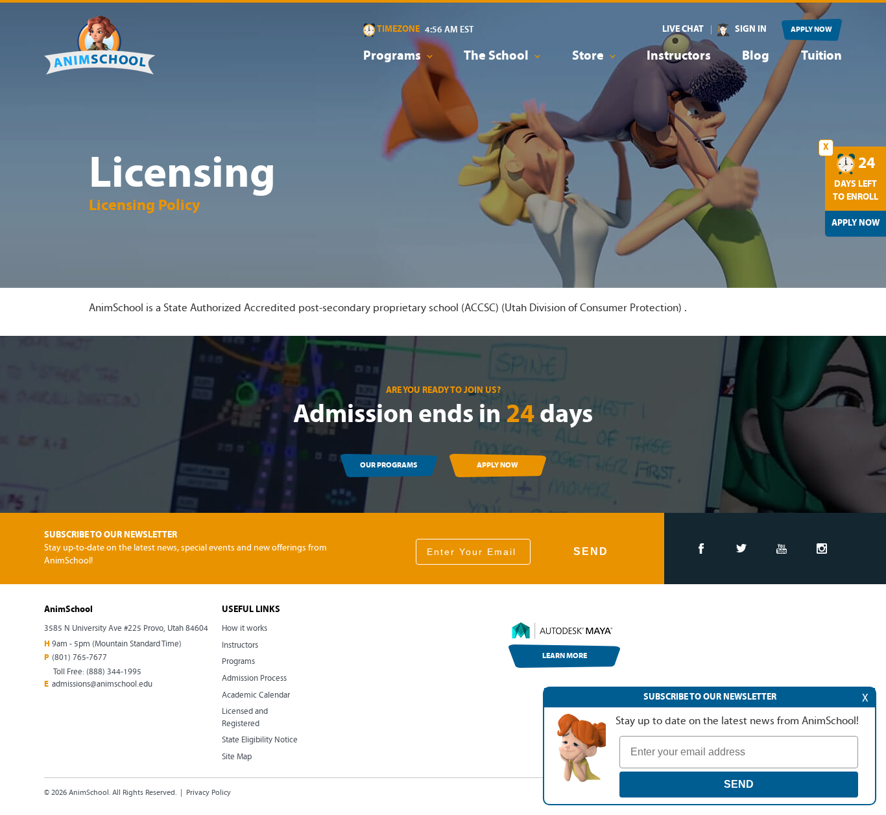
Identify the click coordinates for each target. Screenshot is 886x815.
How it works (244, 628)
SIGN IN (751, 29)
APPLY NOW (811, 30)
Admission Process (254, 678)
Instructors (679, 56)
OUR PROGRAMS (388, 465)
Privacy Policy (208, 793)
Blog (755, 56)
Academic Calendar (256, 695)
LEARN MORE (564, 656)
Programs (238, 661)
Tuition (821, 56)
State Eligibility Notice (260, 740)
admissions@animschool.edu (102, 684)
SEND (590, 551)
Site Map (237, 757)
